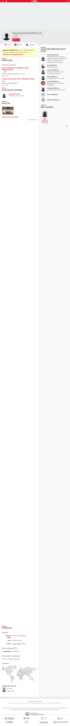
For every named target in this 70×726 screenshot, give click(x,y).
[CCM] (26, 718)
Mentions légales (33, 709)
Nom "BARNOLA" (52, 94)
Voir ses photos (32, 120)
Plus (67, 126)
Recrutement (52, 708)
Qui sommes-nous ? (8, 708)
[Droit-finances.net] (60, 718)
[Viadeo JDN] (26, 722)
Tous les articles (41, 708)
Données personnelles (62, 708)
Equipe (15, 708)
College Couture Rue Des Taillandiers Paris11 (18, 79)
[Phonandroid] (60, 722)
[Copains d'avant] (9, 722)
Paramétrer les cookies (16, 709)
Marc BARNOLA (52, 76)
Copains (31, 45)
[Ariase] (43, 722)
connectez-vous (21, 52)
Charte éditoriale (22, 708)
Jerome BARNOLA (53, 70)
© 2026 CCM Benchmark (52, 709)
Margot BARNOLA (53, 55)
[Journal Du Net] (43, 718)
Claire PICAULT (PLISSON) (10, 117)
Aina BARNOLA (52, 65)
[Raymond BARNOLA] (6, 36)
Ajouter (17, 40)
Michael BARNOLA (53, 81)
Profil (9, 45)
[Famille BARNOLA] (43, 100)
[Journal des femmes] (9, 718)
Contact (35, 708)
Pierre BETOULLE (14, 94)
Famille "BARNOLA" (53, 100)
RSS (47, 708)
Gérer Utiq (25, 709)
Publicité (29, 708)
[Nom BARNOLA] (43, 94)
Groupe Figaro (41, 709)
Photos (19, 45)
